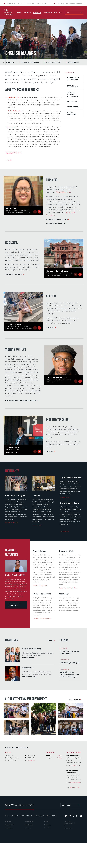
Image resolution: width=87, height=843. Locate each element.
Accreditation (8, 822)
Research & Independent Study (57, 219)
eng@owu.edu (31, 760)
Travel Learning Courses (14, 274)
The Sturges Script (64, 497)
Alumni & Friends (31, 3)
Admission (27, 12)
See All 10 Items (74, 700)
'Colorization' (28, 667)
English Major (73, 62)
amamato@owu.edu (75, 782)
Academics (37, 12)
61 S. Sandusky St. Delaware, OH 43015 (19, 816)
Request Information (71, 113)
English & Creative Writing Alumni (15, 605)
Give (67, 3)
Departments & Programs (30, 62)
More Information (37, 525)
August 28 (63, 648)
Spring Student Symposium (55, 223)
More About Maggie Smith (40, 586)
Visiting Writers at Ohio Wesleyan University (21, 401)
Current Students (11, 3)
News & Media (79, 3)
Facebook (66, 816)
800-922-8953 (40, 816)
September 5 (64, 669)
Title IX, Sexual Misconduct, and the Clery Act (70, 823)
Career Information (9, 825)
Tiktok (77, 816)
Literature (11, 127)
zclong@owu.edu (75, 765)
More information (28, 658)
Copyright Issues (9, 828)
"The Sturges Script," (66, 486)
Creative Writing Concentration (73, 79)
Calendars (72, 3)
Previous (3, 62)
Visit (58, 3)
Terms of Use (47, 828)
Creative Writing (13, 97)
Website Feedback (68, 828)
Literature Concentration (72, 86)
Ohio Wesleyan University (9, 14)
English (10, 160)
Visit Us (59, 755)
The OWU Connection (63, 192)
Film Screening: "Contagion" (70, 663)
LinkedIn (81, 816)
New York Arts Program (11, 523)
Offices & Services (29, 825)
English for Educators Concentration (72, 94)
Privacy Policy (47, 825)
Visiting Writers (73, 107)
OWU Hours (27, 828)
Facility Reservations (30, 822)
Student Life (47, 12)
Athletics (57, 12)
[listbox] (71, 805)
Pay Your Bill (47, 822)
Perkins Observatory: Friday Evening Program (70, 652)
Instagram (73, 816)
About (19, 12)
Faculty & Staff (21, 3)
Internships (50, 328)
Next (39, 211)
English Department (53, 62)
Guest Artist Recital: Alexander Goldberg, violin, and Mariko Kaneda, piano (69, 674)
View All (51, 640)
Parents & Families (41, 3)
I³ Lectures (50, 451)
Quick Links (66, 805)
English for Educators (15, 111)
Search (81, 12)
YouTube (70, 816)
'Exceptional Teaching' (32, 648)
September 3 (64, 660)
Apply (62, 3)
